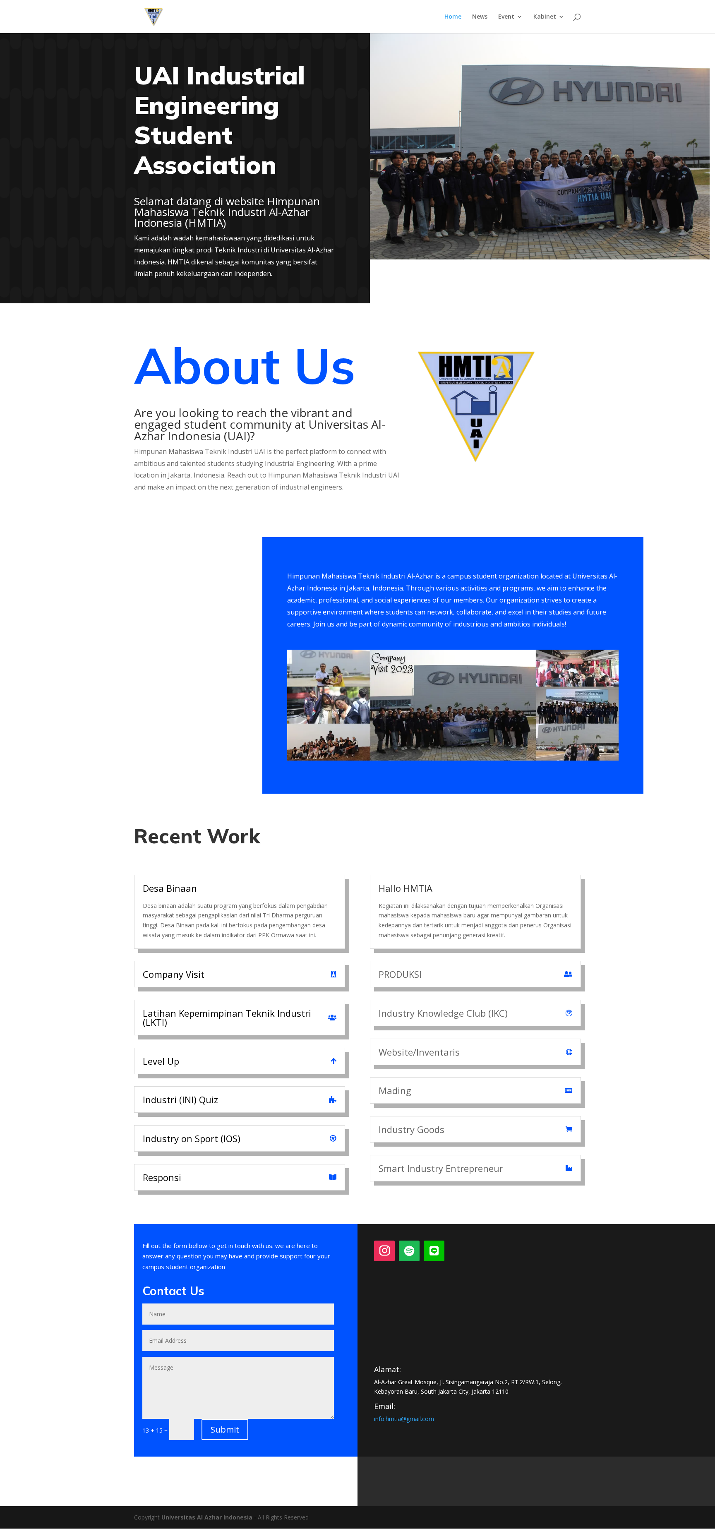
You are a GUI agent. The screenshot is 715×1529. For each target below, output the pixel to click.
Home (452, 17)
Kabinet (544, 17)
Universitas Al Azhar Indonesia (206, 1517)
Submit (225, 1429)
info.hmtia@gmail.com (404, 1419)
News (479, 17)
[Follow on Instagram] (384, 1251)
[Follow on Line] (434, 1251)
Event (506, 17)
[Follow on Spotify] (409, 1251)
